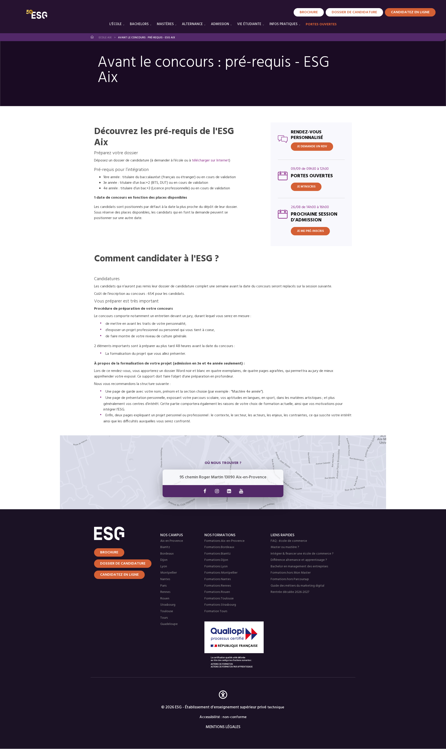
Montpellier (168, 572)
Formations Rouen (217, 592)
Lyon (163, 566)
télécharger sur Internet (210, 161)
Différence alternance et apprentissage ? (299, 560)
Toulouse (166, 611)
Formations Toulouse (219, 598)
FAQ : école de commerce (289, 541)
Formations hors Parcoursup (290, 579)
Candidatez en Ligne (410, 12)
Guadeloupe (169, 624)
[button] (223, 701)
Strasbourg (167, 605)
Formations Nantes (217, 579)
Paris (163, 585)
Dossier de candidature (354, 12)
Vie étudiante (249, 24)
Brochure (309, 12)
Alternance (192, 24)
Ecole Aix (105, 38)
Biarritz (165, 547)
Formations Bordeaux (219, 547)
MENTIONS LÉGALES (223, 727)
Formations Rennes (217, 585)
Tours (164, 618)
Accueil (92, 37)
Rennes (165, 592)
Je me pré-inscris (310, 231)
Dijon (163, 560)
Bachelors (139, 24)
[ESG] (37, 14)
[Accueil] (121, 533)
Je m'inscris (306, 186)
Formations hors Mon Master (291, 572)
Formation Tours (215, 611)
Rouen (164, 598)
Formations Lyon (216, 566)
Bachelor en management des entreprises (299, 566)
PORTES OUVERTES (321, 24)
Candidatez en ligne (119, 575)
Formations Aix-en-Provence (224, 541)
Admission (220, 24)
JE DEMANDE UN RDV (312, 146)
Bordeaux (167, 553)
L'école (115, 24)
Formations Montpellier (220, 572)
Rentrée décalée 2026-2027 (290, 592)
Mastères (165, 24)
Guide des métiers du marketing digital (297, 585)
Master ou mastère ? (285, 547)
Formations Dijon (216, 560)
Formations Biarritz (217, 553)
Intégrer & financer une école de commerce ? (302, 553)
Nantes (165, 579)
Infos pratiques (283, 24)
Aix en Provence (171, 541)
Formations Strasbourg (220, 605)
